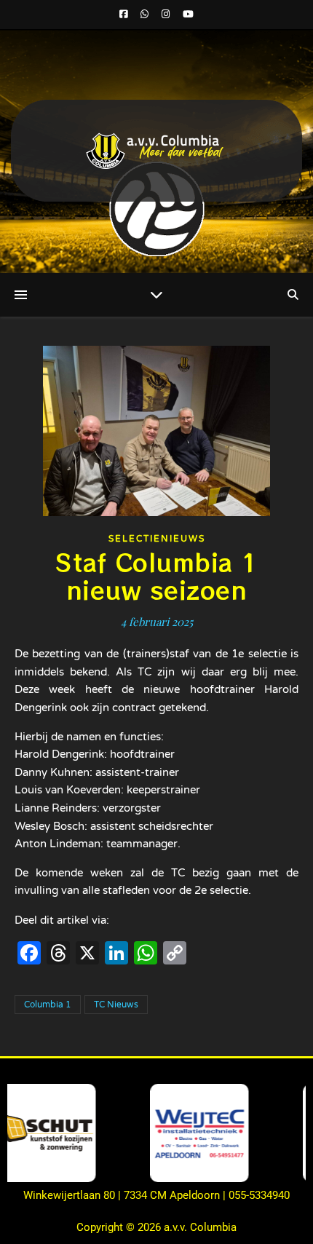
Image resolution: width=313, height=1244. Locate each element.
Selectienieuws (156, 539)
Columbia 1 (47, 1004)
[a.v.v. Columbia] (156, 151)
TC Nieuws (116, 1004)
